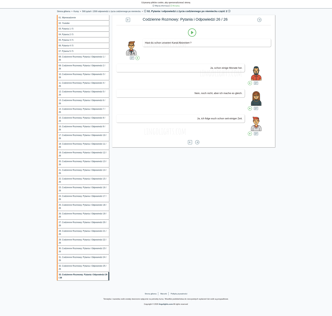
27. (82, 224)
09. (82, 67)
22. (82, 180)
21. (82, 171)
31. (82, 258)
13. (82, 102)
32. (82, 267)
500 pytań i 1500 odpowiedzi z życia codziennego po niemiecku (111, 11)
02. (64, 23)
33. (83, 276)
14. (82, 110)
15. (82, 119)
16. (82, 128)
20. (82, 163)
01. (67, 17)
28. (82, 232)
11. (82, 84)
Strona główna (63, 11)
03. (66, 29)
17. (82, 136)
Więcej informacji (161, 6)
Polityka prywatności (179, 294)
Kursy (76, 11)
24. (82, 197)
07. (66, 51)
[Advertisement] (28, 28)
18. (82, 145)
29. (82, 241)
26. (82, 215)
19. (82, 154)
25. (82, 206)
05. (66, 40)
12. (82, 93)
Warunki (163, 294)
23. (82, 189)
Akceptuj (175, 6)
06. (66, 45)
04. (66, 34)
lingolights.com (166, 304)
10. (82, 75)
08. (82, 58)
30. (82, 250)
